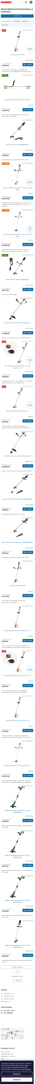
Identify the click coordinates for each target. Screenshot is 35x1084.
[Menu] (31, 2)
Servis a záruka (5, 1052)
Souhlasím (17, 1080)
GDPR (2, 1058)
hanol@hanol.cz (8, 993)
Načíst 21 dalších (17, 967)
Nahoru (18, 980)
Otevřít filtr (17, 16)
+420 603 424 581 (9, 999)
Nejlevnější (17, 21)
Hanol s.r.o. (7, 1001)
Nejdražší (25, 21)
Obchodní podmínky (7, 1054)
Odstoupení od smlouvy (8, 1056)
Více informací (26, 1069)
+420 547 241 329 (9, 996)
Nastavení (17, 1074)
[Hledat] (21, 2)
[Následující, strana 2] (17, 972)
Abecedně (5, 25)
